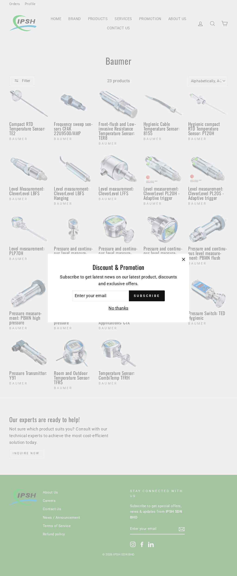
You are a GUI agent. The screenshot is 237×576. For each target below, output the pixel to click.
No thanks (118, 308)
